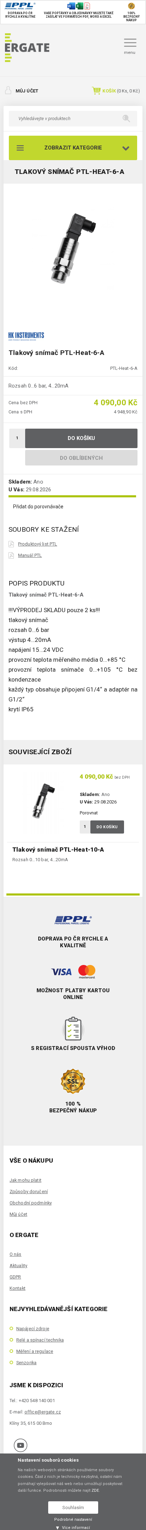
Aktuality (18, 1265)
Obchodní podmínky (31, 1203)
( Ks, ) (121, 91)
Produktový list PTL (37, 544)
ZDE (95, 1490)
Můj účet (27, 91)
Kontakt (18, 1288)
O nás (16, 1254)
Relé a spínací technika (40, 1340)
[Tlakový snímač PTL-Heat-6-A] (73, 253)
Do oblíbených (81, 458)
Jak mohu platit (25, 1180)
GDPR (15, 1277)
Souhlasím (73, 1507)
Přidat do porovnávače (38, 506)
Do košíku (81, 438)
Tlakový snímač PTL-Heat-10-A (58, 849)
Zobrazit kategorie (73, 148)
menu (129, 52)
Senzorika (26, 1362)
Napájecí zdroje (32, 1328)
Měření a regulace (34, 1351)
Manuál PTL (30, 555)
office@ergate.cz (42, 1412)
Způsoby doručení (29, 1191)
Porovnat (89, 812)
